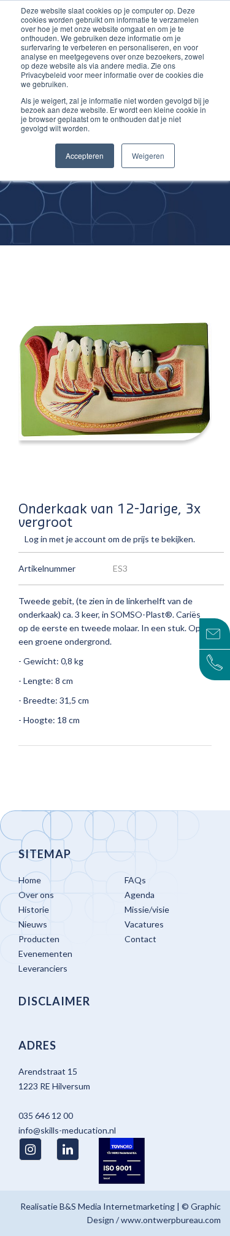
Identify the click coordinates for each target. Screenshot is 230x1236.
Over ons (36, 894)
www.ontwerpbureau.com (171, 1220)
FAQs (135, 880)
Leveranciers (42, 968)
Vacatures (144, 924)
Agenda (140, 894)
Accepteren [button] (85, 155)
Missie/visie (147, 909)
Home (29, 880)
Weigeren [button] (148, 155)
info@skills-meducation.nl (67, 1130)
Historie (33, 909)
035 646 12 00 (45, 1115)
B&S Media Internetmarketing (117, 1206)
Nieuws (32, 924)
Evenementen (45, 953)
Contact (140, 939)
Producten (38, 939)
